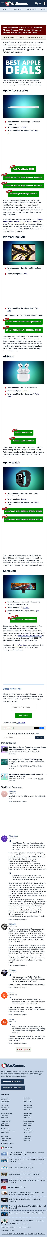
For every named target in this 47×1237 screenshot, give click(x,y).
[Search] (41, 3)
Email (2, 1101)
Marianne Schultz (29, 1121)
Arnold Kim (4, 1098)
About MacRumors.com (12, 1081)
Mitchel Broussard (37, 37)
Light (39, 1233)
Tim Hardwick (28, 1113)
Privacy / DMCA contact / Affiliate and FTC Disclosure (16, 1227)
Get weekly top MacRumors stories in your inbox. (23, 733)
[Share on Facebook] (41, 728)
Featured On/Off (6, 1233)
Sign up (19, 696)
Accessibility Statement (7, 1230)
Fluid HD (30, 1233)
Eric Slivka (27, 1098)
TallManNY (12, 924)
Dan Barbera (5, 1129)
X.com (7, 1101)
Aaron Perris (27, 1136)
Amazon (25, 127)
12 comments (8, 728)
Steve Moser (4, 1136)
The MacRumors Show (16, 1187)
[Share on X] (36, 728)
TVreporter (12, 970)
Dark (43, 1233)
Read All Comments (23, 1049)
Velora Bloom (13, 836)
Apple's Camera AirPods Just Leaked (21, 1167)
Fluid (26, 1233)
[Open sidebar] (44, 3)
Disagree (23, 801)
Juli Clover (4, 1105)
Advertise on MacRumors (13, 1088)
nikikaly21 (12, 791)
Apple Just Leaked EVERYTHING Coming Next (24, 1174)
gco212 (11, 1019)
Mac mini (6, 9)
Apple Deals (20, 722)
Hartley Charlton (6, 1121)
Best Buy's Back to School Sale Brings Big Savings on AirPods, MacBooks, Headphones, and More (26, 762)
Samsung (26, 607)
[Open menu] (2, 3)
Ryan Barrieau (28, 1129)
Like (19, 801)
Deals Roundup (20, 645)
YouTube (8, 1148)
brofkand (12, 993)
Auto (36, 1233)
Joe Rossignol (28, 1105)
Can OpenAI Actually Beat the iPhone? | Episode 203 (26, 1221)
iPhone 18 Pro (31, 9)
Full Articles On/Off (18, 1233)
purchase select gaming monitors (30, 635)
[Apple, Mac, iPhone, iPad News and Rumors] (16, 6)
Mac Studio (18, 9)
